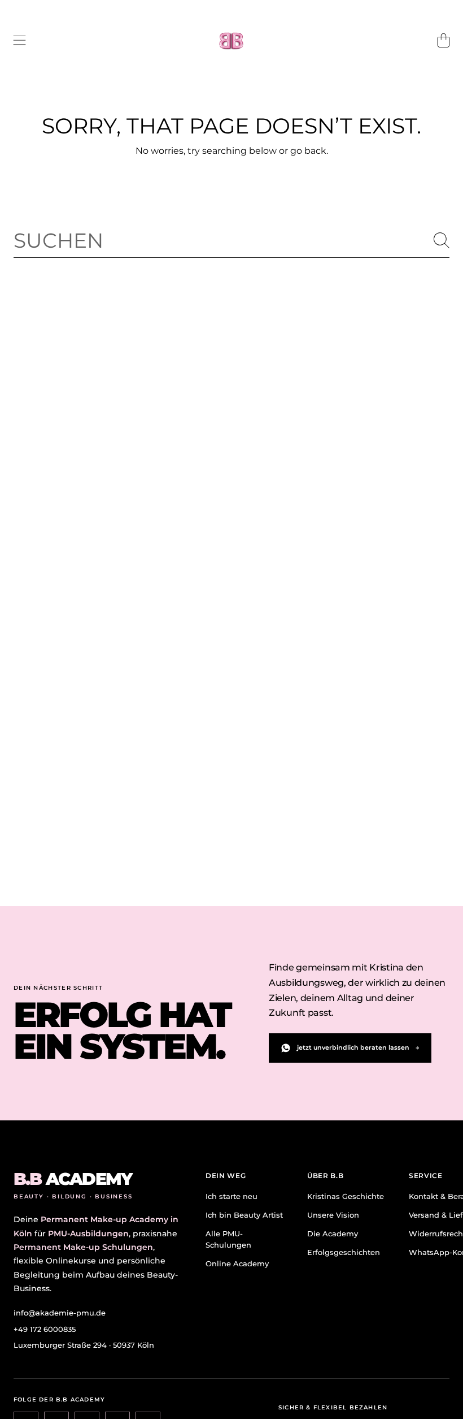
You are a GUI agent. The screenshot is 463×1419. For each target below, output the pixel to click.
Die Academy (332, 1233)
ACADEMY (73, 1179)
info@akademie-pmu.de (60, 1312)
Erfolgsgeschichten (343, 1252)
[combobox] (231, 240)
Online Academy (237, 1263)
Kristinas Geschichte (345, 1196)
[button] (19, 40)
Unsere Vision (333, 1214)
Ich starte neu (231, 1196)
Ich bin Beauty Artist (244, 1214)
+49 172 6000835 (45, 1329)
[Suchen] (441, 240)
